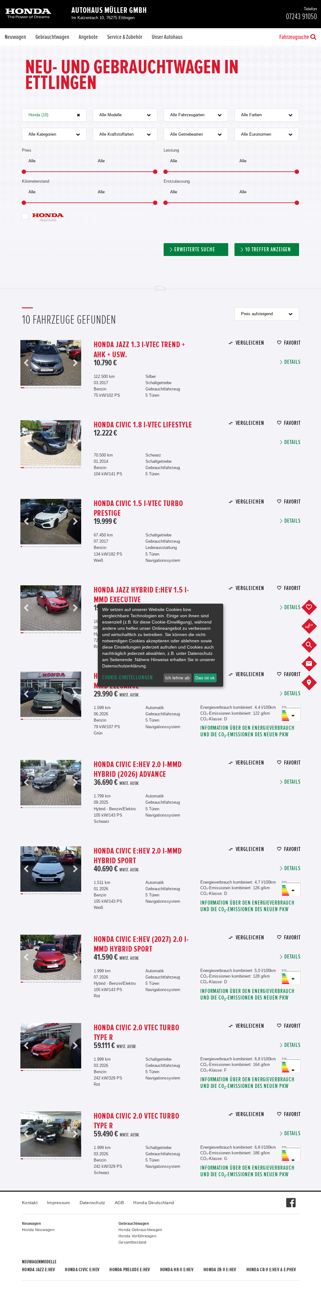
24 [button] (66, 546)
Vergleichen (250, 343)
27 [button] (72, 546)
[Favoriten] (314, 607)
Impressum (58, 1202)
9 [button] (57, 387)
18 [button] (54, 546)
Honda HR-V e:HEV (176, 1269)
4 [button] (35, 387)
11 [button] (66, 387)
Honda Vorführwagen (137, 1236)
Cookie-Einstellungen (127, 678)
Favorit (292, 343)
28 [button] (74, 546)
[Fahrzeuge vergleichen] (314, 626)
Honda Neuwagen (38, 1230)
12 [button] (70, 387)
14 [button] (79, 387)
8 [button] (53, 387)
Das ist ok (205, 677)
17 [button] (52, 546)
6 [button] (44, 387)
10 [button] (61, 387)
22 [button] (62, 546)
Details (292, 362)
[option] (50, 363)
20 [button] (58, 546)
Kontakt (30, 1202)
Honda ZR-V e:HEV (219, 1269)
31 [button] (80, 546)
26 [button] (70, 546)
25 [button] (68, 546)
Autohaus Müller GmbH (109, 10)
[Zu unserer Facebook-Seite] (291, 1199)
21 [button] (60, 546)
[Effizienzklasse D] (291, 709)
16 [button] (50, 546)
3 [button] (31, 387)
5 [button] (40, 387)
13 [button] (74, 387)
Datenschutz (92, 1202)
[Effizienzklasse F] (291, 1060)
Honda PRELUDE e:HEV (129, 1269)
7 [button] (48, 387)
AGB (119, 1202)
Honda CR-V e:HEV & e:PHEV (271, 1269)
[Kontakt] (314, 664)
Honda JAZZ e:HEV (38, 1269)
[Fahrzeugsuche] (314, 645)
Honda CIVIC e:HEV (82, 1269)
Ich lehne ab (177, 677)
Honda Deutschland (153, 1202)
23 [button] (64, 546)
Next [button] (75, 363)
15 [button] (79, 467)
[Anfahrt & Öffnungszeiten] (314, 683)
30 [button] (78, 546)
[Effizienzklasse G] (291, 1149)
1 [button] (22, 387)
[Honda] (28, 14)
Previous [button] (26, 363)
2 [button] (27, 387)
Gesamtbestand (132, 1242)
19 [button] (56, 546)
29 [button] (76, 546)
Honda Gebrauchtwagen (140, 1230)
